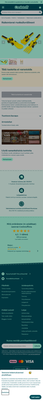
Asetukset (5, 392)
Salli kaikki (35, 397)
